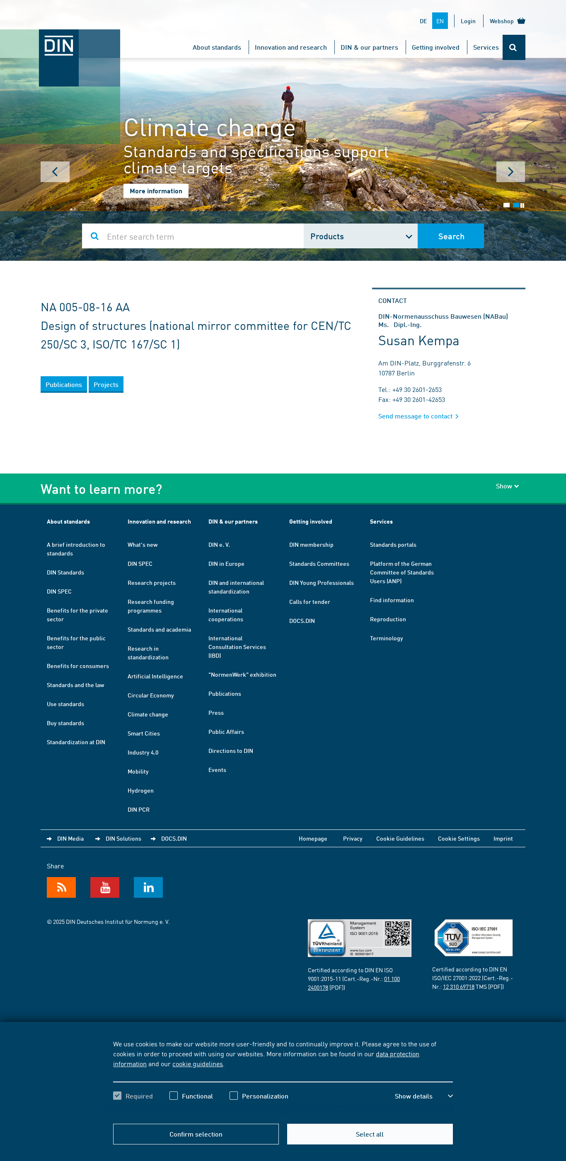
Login (468, 20)
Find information (392, 599)
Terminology (386, 638)
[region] (283, 1076)
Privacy (353, 838)
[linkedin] (148, 887)
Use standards (65, 703)
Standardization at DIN (76, 741)
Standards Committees (319, 563)
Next (510, 171)
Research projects (152, 582)
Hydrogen (141, 790)
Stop (522, 205)
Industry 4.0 (143, 752)
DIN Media (70, 838)
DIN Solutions (123, 838)
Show (504, 486)
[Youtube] (104, 887)
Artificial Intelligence (155, 676)
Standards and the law (75, 684)
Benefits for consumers (78, 665)
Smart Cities (144, 733)
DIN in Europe (226, 563)
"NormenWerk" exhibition (242, 674)
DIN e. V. (219, 544)
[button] (424, 1096)
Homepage (313, 838)
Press (216, 712)
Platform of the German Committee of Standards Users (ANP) (402, 572)
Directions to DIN (230, 750)
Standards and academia (159, 629)
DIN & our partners (369, 47)
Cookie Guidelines (400, 838)
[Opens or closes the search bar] (514, 47)
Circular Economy (151, 695)
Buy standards (65, 722)
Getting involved (436, 47)
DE (423, 20)
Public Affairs (226, 731)
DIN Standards (65, 572)
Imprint (503, 838)
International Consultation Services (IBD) (237, 646)
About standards (217, 47)
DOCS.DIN (302, 620)
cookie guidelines (197, 1063)
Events (217, 769)
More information (156, 191)
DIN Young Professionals (321, 582)
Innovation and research (291, 47)
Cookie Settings (459, 838)
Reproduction (388, 619)
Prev (55, 171)
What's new (142, 544)
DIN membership (311, 544)
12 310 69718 (458, 986)
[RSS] (61, 887)
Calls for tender (309, 601)
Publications (224, 693)
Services (486, 47)
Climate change (148, 714)
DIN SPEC (59, 591)
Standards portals (393, 544)
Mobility (138, 771)
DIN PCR (139, 809)
